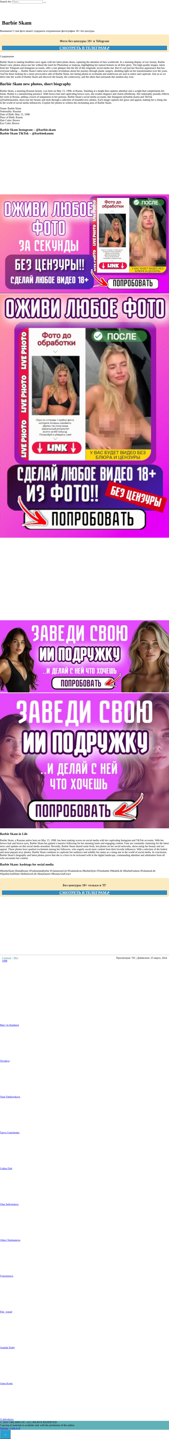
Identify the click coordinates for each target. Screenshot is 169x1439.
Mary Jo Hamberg (9, 1025)
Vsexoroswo (6, 1276)
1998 (4, 960)
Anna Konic (6, 1383)
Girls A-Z (15, 1428)
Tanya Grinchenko (9, 1132)
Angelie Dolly (7, 1347)
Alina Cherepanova (10, 1240)
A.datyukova (7, 1419)
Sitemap (4, 1428)
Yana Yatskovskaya (10, 1096)
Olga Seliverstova (9, 1204)
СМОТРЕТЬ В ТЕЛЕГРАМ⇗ (84, 48)
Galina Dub (6, 1168)
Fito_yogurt (6, 1311)
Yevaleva (5, 1061)
